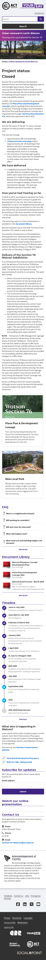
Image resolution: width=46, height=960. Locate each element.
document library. (24, 224)
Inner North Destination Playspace (23, 758)
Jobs (27, 896)
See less (23, 719)
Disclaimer (17, 918)
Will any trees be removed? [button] (18, 527)
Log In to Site (9, 927)
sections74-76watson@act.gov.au (18, 842)
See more (23, 549)
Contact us (39, 13)
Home (5, 61)
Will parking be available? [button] (18, 520)
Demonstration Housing (19, 141)
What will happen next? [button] (16, 533)
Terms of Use (9, 922)
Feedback (8, 896)
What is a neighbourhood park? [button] (20, 513)
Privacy (7, 918)
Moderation (23, 922)
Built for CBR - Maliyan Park (19, 762)
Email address (8, 780)
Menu (22, 26)
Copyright (28, 918)
